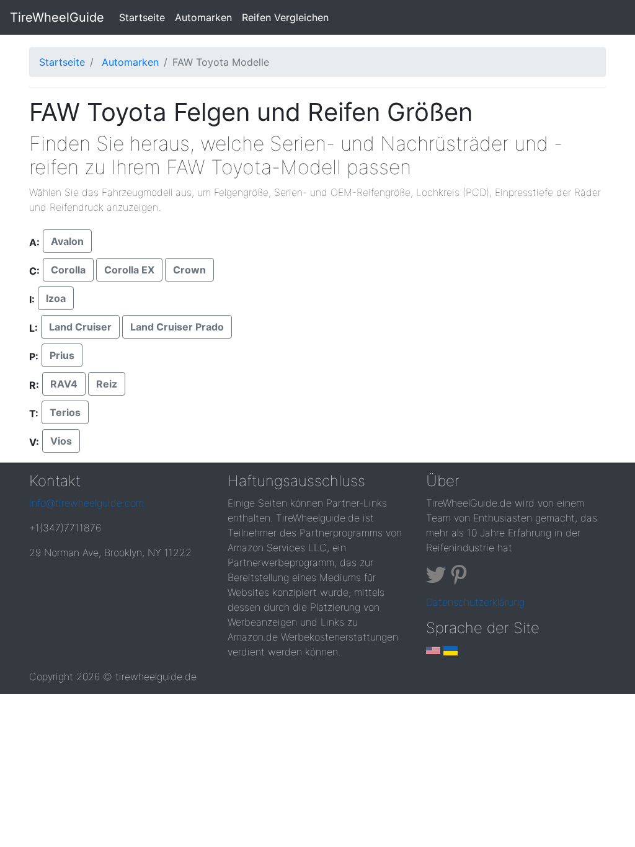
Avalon (67, 241)
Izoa (56, 298)
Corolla (68, 270)
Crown (189, 270)
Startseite (144, 17)
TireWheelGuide (57, 17)
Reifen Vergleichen (285, 17)
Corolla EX (129, 270)
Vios (61, 441)
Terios (65, 412)
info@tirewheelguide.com (86, 503)
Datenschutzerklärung (475, 602)
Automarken (203, 17)
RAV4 (64, 384)
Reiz (106, 384)
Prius (62, 355)
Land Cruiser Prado (177, 327)
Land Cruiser (80, 327)
